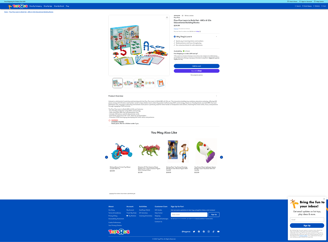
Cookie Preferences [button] (114, 222)
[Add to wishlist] (167, 17)
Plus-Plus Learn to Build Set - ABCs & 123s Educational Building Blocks (31, 12)
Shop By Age (48, 6)
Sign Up (214, 214)
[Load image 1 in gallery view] (117, 83)
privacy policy (209, 218)
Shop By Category (35, 6)
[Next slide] (221, 157)
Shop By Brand (59, 6)
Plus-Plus (177, 17)
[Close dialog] (324, 198)
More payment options (197, 74)
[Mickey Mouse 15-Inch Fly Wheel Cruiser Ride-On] (121, 151)
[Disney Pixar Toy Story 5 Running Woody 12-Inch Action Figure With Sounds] (178, 151)
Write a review (189, 15)
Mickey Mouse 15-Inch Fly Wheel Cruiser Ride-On (120, 167)
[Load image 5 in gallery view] (160, 83)
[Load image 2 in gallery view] (128, 83)
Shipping (176, 28)
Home (6, 12)
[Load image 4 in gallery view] (150, 83)
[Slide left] (110, 83)
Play (67, 6)
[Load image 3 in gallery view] (139, 83)
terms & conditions (200, 218)
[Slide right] (168, 83)
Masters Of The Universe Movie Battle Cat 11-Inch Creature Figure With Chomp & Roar (149, 168)
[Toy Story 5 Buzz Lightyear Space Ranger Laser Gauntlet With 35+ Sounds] (206, 151)
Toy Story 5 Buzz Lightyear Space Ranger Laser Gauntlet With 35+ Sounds (205, 168)
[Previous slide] (106, 157)
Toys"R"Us (160, 239)
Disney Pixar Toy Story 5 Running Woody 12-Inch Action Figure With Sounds (177, 168)
